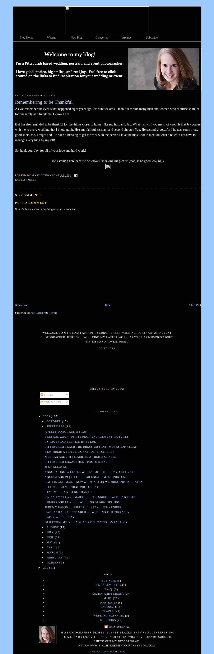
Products (109, 606)
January (54, 562)
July (51, 532)
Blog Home (26, 37)
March (53, 552)
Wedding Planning (108, 615)
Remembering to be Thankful (70, 492)
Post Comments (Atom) (44, 312)
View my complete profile (107, 651)
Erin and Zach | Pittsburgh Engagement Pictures (87, 436)
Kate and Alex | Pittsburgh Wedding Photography (87, 512)
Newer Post (21, 304)
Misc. (32, 179)
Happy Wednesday (60, 517)
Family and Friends (108, 593)
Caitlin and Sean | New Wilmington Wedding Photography (94, 481)
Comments (52, 402)
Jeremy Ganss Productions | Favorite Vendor (83, 507)
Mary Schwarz (119, 626)
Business (108, 580)
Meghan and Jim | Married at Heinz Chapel (80, 456)
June (51, 537)
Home (108, 304)
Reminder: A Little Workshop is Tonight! (79, 451)
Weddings (108, 620)
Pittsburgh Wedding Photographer (75, 487)
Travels (109, 611)
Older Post (195, 304)
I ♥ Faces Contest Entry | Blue (70, 441)
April (52, 547)
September (56, 426)
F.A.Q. (108, 589)
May (50, 542)
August (53, 527)
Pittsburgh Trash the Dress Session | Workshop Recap (91, 446)
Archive (126, 37)
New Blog (77, 37)
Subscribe (152, 37)
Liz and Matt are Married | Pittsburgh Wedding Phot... (91, 497)
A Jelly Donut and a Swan (66, 431)
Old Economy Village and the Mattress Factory (86, 522)
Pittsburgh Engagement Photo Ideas (76, 461)
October (54, 421)
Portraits (108, 602)
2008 (47, 567)
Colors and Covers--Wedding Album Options (82, 502)
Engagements (107, 585)
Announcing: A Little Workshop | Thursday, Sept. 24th (90, 471)
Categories (102, 37)
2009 (47, 416)
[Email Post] (75, 175)
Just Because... (57, 466)
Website (51, 37)
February (55, 557)
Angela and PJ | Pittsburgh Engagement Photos (85, 476)
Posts (48, 394)
